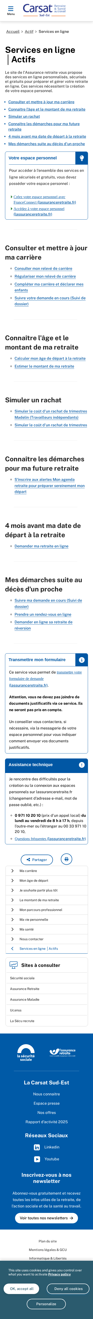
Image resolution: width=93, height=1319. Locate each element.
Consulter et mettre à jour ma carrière (41, 102)
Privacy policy (59, 1274)
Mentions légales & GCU (48, 1250)
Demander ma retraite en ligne (41, 546)
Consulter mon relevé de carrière (43, 268)
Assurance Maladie (24, 999)
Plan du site (48, 1241)
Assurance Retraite (24, 989)
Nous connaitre (46, 1094)
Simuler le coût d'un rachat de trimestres (51, 425)
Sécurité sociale (22, 978)
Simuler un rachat (24, 116)
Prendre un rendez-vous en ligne (43, 614)
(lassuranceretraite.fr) (50, 839)
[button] (37, 860)
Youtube (51, 1159)
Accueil (13, 31)
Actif (29, 31)
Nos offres (46, 1112)
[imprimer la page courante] (66, 859)
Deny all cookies (68, 1289)
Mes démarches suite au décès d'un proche (46, 144)
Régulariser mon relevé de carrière (45, 276)
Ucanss (15, 1010)
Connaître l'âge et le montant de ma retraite (46, 109)
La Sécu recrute (22, 1021)
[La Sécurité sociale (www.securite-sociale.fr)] (26, 1052)
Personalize (46, 1304)
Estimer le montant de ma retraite (44, 366)
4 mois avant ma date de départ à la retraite (47, 136)
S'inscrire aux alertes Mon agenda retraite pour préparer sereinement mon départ (50, 485)
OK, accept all (21, 1289)
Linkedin (51, 1147)
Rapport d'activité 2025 (47, 1122)
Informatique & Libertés (48, 1258)
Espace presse (47, 1103)
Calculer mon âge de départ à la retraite (50, 358)
